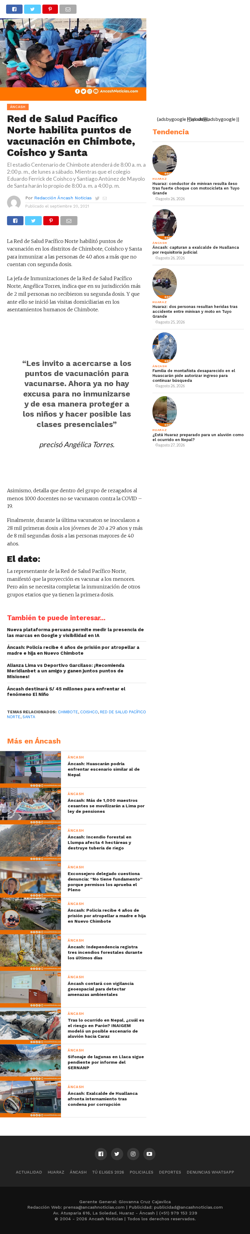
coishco (89, 712)
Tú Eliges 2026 (108, 1172)
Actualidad (29, 1172)
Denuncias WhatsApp (210, 1172)
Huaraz (56, 1172)
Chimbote (68, 712)
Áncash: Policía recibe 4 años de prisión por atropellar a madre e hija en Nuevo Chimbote (73, 650)
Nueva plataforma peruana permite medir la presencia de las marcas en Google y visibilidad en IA (75, 632)
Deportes (170, 1172)
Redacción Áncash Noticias (63, 197)
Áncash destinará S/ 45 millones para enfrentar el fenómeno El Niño (66, 691)
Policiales (141, 1172)
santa (29, 717)
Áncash (78, 1172)
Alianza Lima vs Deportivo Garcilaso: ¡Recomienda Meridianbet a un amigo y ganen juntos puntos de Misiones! (65, 671)
